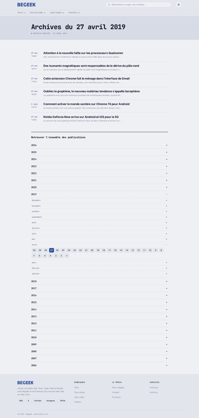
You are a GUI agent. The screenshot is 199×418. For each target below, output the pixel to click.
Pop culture (36, 13)
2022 (34, 173)
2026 (34, 145)
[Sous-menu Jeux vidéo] (63, 12)
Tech (20, 13)
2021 (34, 180)
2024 (34, 159)
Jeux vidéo (55, 13)
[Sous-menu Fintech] (79, 12)
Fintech (73, 13)
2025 (34, 152)
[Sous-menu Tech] (24, 12)
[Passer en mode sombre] (179, 5)
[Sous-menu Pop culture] (45, 12)
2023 (34, 166)
